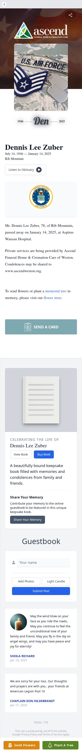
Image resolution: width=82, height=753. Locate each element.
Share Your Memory (27, 520)
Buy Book (43, 454)
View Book (21, 454)
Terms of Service (52, 734)
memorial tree (55, 290)
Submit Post (41, 591)
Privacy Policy (29, 734)
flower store (52, 297)
